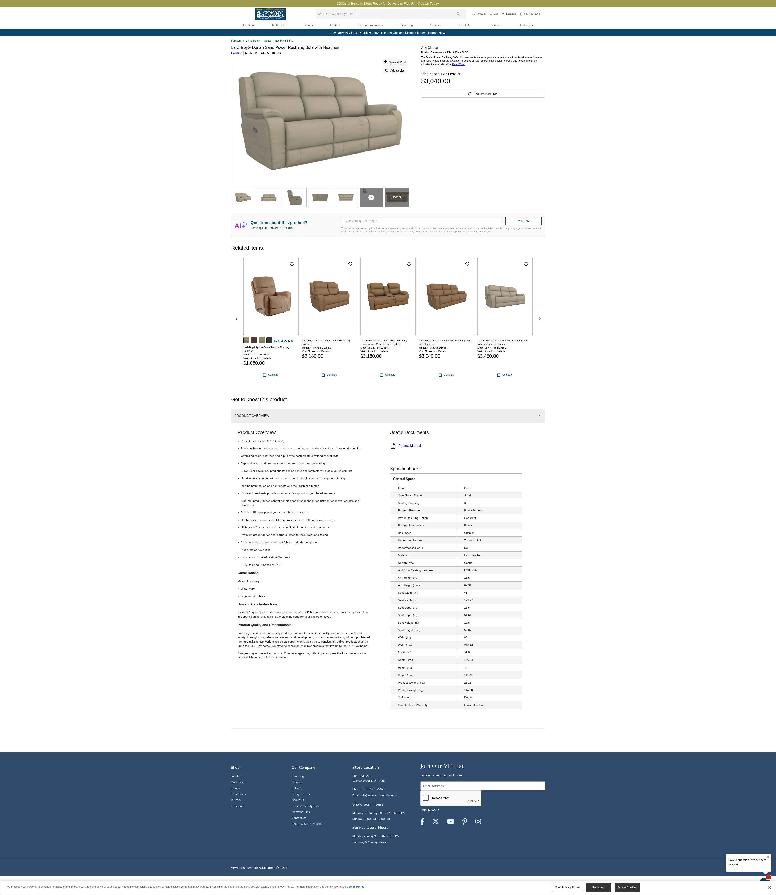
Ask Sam (523, 221)
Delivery (297, 788)
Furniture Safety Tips (305, 806)
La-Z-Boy (236, 53)
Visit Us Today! (428, 3)
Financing (406, 25)
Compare (273, 374)
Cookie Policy (355, 886)
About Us (464, 25)
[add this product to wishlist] (292, 264)
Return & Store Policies (307, 824)
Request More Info (485, 93)
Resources (494, 25)
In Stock (335, 25)
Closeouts (237, 806)
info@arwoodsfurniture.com (380, 795)
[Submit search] (458, 14)
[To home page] (270, 14)
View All (397, 197)
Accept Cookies (627, 887)
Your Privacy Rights (567, 887)
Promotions (238, 794)
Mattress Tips (301, 812)
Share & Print (397, 62)
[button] (473, 14)
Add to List (397, 70)
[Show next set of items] (539, 319)
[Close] (769, 887)
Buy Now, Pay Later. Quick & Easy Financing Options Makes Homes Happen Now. (388, 32)
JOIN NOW (429, 810)
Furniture (249, 25)
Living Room (253, 40)
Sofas (267, 40)
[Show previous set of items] (236, 319)
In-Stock (366, 3)
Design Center (301, 794)
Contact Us (526, 25)
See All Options (283, 340)
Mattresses (279, 25)
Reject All (598, 887)
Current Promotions (370, 25)
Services (435, 25)
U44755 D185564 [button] (270, 53)
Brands (308, 25)
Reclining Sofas (284, 40)
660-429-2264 (373, 789)
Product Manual (409, 445)
